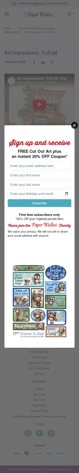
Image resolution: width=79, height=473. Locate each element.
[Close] (74, 125)
